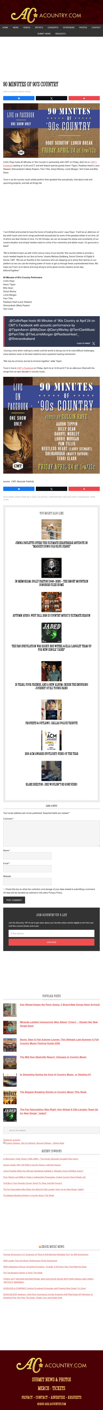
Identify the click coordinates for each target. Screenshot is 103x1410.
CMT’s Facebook (25, 368)
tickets (58, 1388)
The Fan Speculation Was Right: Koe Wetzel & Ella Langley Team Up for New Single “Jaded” (51, 648)
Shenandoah (83, 497)
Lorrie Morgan (55, 497)
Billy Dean (31, 497)
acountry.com (58, 1404)
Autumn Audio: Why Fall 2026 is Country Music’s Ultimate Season (51, 615)
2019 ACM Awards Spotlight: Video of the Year (51, 754)
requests (74, 1397)
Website (7, 876)
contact (42, 1397)
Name (6, 850)
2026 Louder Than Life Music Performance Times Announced (30, 1260)
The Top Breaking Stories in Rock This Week (23, 1272)
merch (43, 1388)
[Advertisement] (51, 60)
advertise (58, 1397)
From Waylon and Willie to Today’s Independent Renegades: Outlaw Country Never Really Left (44, 1177)
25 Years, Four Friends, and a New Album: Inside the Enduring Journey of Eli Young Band (51, 686)
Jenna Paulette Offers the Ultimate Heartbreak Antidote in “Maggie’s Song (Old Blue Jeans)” (51, 544)
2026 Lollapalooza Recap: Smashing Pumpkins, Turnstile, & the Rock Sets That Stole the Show (45, 1266)
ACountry (51, 16)
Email (6, 863)
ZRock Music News (53, 1246)
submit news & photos (51, 1379)
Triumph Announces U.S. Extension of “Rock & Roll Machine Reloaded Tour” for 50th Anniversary (46, 1254)
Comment (8, 818)
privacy (27, 1397)
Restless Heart (70, 497)
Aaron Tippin (20, 497)
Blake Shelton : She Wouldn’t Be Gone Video (51, 784)
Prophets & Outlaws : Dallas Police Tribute (51, 723)
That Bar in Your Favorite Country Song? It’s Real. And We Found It (32, 1183)
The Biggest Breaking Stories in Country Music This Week (28, 1195)
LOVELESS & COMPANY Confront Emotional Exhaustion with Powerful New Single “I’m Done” (44, 1288)
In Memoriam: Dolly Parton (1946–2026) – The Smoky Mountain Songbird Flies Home (51, 583)
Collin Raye (42, 497)
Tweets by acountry (11, 1139)
